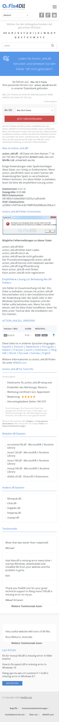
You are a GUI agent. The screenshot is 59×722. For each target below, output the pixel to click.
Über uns (33, 714)
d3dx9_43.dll (14, 476)
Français (18, 349)
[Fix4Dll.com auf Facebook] (42, 15)
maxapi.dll (13, 517)
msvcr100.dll (14, 460)
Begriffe (13, 708)
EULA (41, 423)
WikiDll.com (19, 362)
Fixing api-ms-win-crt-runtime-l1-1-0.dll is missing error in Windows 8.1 (25, 674)
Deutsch (18, 346)
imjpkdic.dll (13, 508)
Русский (23, 353)
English (46, 353)
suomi (29, 349)
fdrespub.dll (14, 498)
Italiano (6, 349)
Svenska (35, 353)
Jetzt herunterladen (29, 118)
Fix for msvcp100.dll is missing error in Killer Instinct (27, 657)
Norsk (12, 353)
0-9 (5, 33)
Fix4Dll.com (26, 697)
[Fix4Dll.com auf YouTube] (54, 15)
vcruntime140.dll (16, 444)
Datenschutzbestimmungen (14, 426)
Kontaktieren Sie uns (15, 714)
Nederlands (32, 346)
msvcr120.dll (14, 452)
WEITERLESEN (12, 683)
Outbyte (29, 421)
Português (48, 346)
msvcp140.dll (14, 468)
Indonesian (41, 349)
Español (6, 346)
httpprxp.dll (14, 512)
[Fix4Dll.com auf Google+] (48, 15)
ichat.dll (11, 503)
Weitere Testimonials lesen (26, 606)
